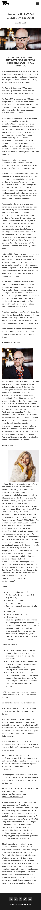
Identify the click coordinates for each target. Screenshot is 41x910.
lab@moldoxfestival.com (12, 794)
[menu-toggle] (37, 3)
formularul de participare (14, 708)
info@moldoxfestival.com (12, 797)
